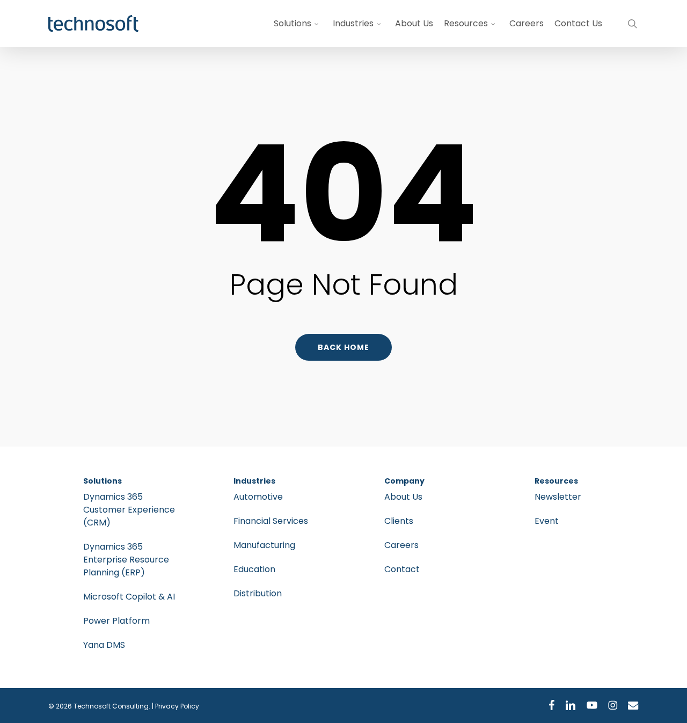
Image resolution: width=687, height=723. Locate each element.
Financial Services (270, 521)
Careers (401, 545)
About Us (403, 497)
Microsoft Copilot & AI (129, 596)
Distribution (257, 593)
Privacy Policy (177, 706)
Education (254, 569)
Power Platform (116, 621)
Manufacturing (264, 545)
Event (547, 521)
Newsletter (558, 497)
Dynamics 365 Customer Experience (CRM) (129, 510)
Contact (402, 569)
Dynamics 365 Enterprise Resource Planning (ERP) (126, 560)
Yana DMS (104, 645)
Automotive (258, 497)
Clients (398, 521)
